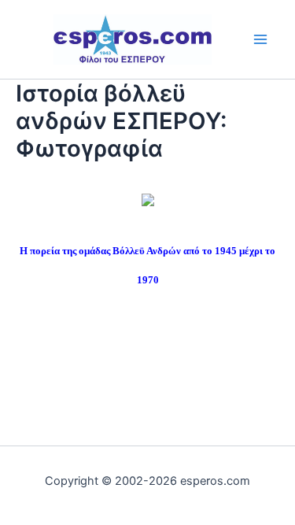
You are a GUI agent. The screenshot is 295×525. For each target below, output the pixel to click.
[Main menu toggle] (260, 38)
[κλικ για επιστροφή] (148, 198)
